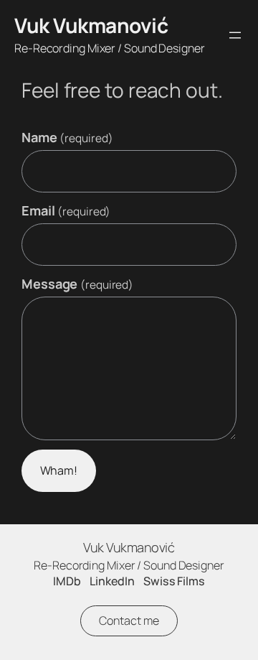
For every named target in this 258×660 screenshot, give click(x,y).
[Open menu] (235, 35)
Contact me (128, 620)
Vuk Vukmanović (91, 25)
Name (67, 137)
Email (66, 210)
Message (77, 283)
